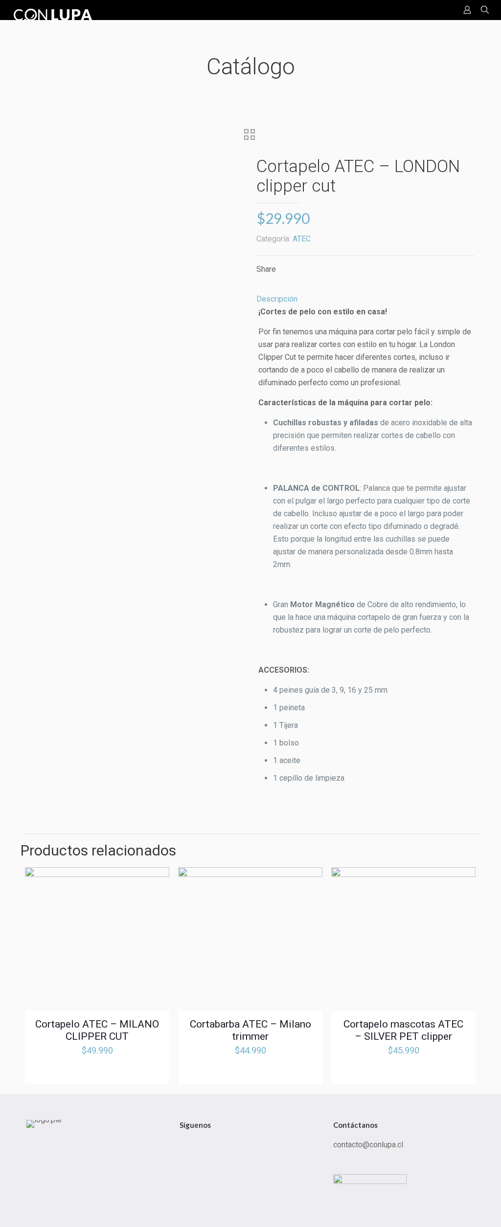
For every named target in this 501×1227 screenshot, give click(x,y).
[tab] (365, 299)
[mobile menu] (433, 9)
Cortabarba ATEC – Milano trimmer (250, 1030)
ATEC (302, 238)
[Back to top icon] (446, 1207)
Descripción (276, 299)
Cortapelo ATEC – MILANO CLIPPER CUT (97, 1030)
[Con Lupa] (54, 10)
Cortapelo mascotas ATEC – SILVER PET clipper (403, 1030)
